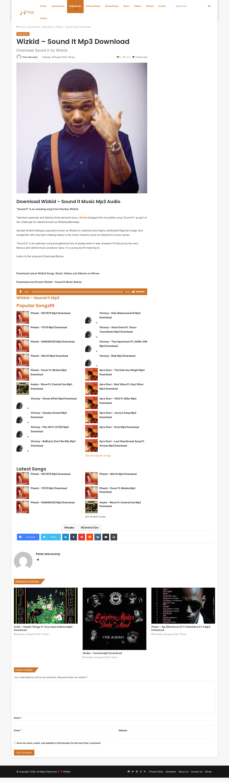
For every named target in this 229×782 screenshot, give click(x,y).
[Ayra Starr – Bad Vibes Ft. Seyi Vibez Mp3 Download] (91, 388)
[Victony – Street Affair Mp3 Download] (22, 402)
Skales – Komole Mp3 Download (102, 653)
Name (18, 717)
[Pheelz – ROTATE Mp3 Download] (22, 317)
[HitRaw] (27, 12)
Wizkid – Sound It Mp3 (38, 297)
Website (123, 730)
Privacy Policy (156, 771)
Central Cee (90, 527)
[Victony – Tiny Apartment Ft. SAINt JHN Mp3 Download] (91, 345)
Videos (137, 6)
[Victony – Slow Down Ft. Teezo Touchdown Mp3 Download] (91, 331)
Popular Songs (35, 305)
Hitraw (208, 771)
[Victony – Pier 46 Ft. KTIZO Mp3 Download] (22, 431)
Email (18, 730)
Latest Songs (31, 469)
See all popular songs (98, 455)
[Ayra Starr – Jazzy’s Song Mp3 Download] (91, 417)
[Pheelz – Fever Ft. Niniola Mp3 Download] (22, 374)
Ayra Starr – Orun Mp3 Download (119, 427)
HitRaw (67, 771)
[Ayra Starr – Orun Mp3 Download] (91, 431)
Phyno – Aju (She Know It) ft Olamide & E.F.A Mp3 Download (180, 628)
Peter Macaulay (30, 57)
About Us (183, 771)
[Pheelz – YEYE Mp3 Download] (22, 331)
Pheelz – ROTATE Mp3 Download (50, 313)
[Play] (20, 291)
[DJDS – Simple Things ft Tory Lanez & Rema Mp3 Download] (46, 605)
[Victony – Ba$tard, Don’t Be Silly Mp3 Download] (22, 445)
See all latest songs (95, 516)
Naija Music (75, 6)
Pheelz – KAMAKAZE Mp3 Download (53, 341)
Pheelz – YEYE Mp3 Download (49, 327)
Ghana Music (112, 6)
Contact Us (197, 771)
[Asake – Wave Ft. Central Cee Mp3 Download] (22, 388)
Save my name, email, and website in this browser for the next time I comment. (59, 743)
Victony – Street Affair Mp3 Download (54, 398)
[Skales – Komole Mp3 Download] (114, 619)
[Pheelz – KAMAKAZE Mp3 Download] (22, 345)
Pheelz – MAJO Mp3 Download (49, 355)
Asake (70, 527)
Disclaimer (171, 771)
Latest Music (58, 6)
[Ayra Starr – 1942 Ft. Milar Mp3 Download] (91, 402)
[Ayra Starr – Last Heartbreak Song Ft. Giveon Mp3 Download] (91, 445)
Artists (43, 18)
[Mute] (133, 291)
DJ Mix (162, 6)
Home (43, 6)
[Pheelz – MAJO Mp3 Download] (22, 360)
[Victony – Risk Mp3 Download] (91, 360)
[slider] (141, 291)
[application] (81, 291)
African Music (93, 6)
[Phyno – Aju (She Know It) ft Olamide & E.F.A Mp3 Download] (183, 605)
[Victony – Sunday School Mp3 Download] (22, 417)
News (126, 6)
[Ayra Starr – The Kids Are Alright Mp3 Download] (91, 374)
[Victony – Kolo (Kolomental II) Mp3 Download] (91, 317)
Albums (150, 6)
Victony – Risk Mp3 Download (117, 355)
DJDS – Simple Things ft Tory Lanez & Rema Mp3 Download (43, 628)
